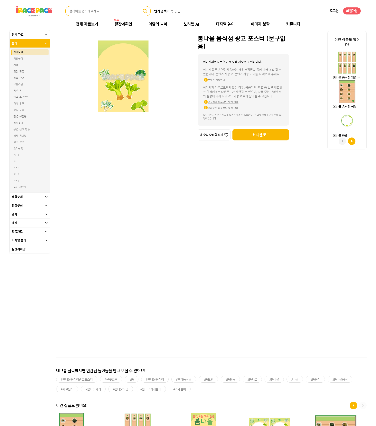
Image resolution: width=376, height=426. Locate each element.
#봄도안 (208, 379)
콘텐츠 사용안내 (216, 80)
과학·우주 (19, 103)
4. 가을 (176, 11)
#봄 (131, 379)
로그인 (334, 11)
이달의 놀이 (157, 24)
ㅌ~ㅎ (17, 180)
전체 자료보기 (87, 24)
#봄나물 (274, 379)
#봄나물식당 (120, 389)
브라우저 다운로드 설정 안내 (223, 108)
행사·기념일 (20, 135)
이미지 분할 (260, 24)
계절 (16, 65)
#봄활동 (230, 379)
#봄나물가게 (93, 389)
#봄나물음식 (340, 379)
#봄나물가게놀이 (150, 389)
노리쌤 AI (191, 24)
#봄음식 (315, 379)
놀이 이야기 (20, 187)
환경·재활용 (20, 116)
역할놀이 (18, 58)
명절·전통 (19, 71)
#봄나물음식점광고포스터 (77, 379)
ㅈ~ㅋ (17, 174)
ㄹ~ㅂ (17, 161)
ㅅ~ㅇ (17, 167)
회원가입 (352, 11)
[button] (353, 405)
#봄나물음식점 (155, 379)
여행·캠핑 (19, 142)
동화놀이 (18, 122)
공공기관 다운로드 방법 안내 (223, 102)
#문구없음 (111, 379)
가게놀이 (18, 52)
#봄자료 (252, 379)
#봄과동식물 (183, 379)
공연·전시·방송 (22, 129)
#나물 (294, 379)
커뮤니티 (293, 24)
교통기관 (18, 84)
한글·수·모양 (21, 97)
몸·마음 (18, 90)
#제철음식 (67, 389)
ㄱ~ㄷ (17, 155)
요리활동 (18, 148)
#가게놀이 (179, 389)
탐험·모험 (19, 110)
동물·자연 (19, 77)
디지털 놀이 (225, 24)
